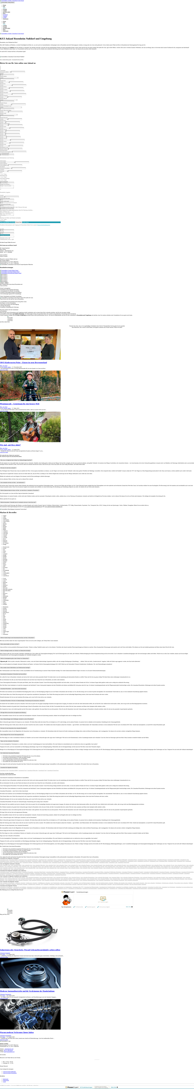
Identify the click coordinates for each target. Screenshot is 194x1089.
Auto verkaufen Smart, (62, 868)
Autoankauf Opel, (42, 770)
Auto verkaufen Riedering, (165, 879)
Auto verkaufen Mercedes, (39, 865)
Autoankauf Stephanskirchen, (22, 874)
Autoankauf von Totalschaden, (65, 887)
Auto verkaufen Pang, (92, 879)
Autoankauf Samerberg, (155, 873)
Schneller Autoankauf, (142, 887)
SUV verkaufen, (45, 884)
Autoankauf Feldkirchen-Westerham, (113, 872)
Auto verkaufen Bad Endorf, (46, 877)
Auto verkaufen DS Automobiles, (145, 868)
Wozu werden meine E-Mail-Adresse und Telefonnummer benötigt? (15, 667)
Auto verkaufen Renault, (96, 865)
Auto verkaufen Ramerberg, (139, 879)
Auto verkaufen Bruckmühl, (102, 877)
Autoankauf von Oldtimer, (6, 888)
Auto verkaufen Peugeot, (84, 865)
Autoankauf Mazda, (111, 859)
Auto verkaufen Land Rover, (7, 868)
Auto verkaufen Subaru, (74, 868)
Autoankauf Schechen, (166, 873)
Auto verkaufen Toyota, (168, 865)
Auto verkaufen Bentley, (174, 868)
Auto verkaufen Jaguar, (35, 866)
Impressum (5, 18)
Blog (4, 13)
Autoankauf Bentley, (94, 862)
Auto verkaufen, (120, 866)
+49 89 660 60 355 (8, 1049)
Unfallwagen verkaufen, (31, 883)
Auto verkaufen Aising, (5, 877)
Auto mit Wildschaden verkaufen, (104, 884)
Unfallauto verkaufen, (20, 883)
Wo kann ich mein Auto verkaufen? (8, 467)
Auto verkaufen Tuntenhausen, (103, 880)
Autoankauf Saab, (172, 861)
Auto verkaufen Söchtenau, (61, 880)
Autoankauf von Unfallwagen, (34, 887)
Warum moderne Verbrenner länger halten (17, 1032)
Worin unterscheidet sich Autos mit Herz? (10, 644)
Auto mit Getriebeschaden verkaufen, (105, 883)
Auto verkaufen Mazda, (132, 865)
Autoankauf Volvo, (37, 862)
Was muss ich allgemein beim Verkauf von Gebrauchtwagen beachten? (16, 460)
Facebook (5, 14)
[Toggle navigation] (7, 2)
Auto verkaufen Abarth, (47, 866)
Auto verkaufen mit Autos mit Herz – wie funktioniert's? (13, 482)
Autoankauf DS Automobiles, (69, 862)
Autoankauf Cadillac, (37, 861)
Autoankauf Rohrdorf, (135, 873)
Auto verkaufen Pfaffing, (104, 879)
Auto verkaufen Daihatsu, (130, 866)
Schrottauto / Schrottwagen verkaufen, (165, 883)
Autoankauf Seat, (181, 861)
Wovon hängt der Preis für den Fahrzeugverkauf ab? (12, 734)
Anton (3, 954)
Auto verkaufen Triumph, (97, 868)
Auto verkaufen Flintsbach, (146, 877)
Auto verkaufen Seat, (52, 868)
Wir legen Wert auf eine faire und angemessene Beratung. (13, 712)
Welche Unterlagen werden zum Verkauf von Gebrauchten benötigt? (15, 650)
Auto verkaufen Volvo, (108, 868)
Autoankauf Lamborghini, (173, 859)
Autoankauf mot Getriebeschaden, (107, 887)
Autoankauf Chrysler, (58, 861)
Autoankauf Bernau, (64, 872)
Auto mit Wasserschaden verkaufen (137, 884)
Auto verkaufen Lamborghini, (11, 866)
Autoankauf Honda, (95, 861)
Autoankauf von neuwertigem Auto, (184, 887)
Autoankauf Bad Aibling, (16, 872)
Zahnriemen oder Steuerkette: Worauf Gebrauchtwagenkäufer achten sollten (30, 950)
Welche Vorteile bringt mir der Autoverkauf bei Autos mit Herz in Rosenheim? (17, 637)
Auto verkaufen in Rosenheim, (7, 883)
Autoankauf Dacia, (68, 861)
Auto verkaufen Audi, (5, 865)
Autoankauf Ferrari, (152, 859)
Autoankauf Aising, (4, 872)
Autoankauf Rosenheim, (28, 872)
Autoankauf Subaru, (8, 862)
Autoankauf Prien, (70, 873)
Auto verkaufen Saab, (41, 868)
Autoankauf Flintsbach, (127, 872)
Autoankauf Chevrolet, (47, 861)
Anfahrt (5, 10)
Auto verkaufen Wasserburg (131, 880)
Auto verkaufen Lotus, (24, 866)
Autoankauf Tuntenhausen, (35, 874)
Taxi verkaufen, (92, 884)
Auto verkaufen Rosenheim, (32, 877)
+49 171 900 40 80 (8, 1050)
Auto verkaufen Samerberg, (22, 880)
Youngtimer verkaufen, (10, 884)
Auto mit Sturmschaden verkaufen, (120, 884)
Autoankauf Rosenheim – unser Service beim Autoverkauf (13, 688)
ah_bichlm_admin (6, 367)
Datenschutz (6, 1080)
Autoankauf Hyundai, (101, 859)
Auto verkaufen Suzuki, (131, 868)
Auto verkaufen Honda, (142, 866)
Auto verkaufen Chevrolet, (85, 866)
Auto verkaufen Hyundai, (120, 865)
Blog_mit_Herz (3, 365)
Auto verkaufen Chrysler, (98, 866)
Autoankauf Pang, (51, 873)
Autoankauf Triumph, (27, 862)
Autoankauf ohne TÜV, (78, 887)
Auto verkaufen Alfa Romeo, (60, 866)
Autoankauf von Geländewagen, (49, 888)
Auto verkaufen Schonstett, (48, 880)
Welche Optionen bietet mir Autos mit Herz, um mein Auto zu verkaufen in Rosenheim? (20, 490)
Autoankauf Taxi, (113, 888)
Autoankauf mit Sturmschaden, (139, 888)
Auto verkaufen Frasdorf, (159, 877)
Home (4, 5)
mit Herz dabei (6, 12)
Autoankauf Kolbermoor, (6, 873)
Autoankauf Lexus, (154, 861)
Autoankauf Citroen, (52, 859)
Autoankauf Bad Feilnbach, (52, 872)
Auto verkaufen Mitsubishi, (144, 865)
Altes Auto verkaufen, (150, 883)
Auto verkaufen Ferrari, (180, 865)
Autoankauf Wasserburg (60, 874)
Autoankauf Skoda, (90, 859)
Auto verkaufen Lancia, (186, 866)
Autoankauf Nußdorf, (29, 873)
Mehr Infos (128, 906)
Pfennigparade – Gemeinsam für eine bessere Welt (19, 404)
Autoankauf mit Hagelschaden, (89, 888)
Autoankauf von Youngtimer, (20, 888)
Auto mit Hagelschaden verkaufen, (68, 884)
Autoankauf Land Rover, (143, 861)
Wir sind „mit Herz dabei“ (10, 445)
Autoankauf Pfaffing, (61, 873)
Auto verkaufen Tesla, (85, 868)
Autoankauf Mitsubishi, (121, 859)
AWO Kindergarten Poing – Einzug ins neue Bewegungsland (23, 362)
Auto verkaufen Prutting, (126, 879)
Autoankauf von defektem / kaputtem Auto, (126, 887)
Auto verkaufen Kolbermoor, (40, 879)
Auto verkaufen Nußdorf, (66, 879)
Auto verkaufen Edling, (114, 877)
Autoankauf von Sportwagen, (34, 888)
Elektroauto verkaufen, (54, 884)
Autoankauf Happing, (164, 872)
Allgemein (2, 953)
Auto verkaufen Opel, (51, 865)
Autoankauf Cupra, (47, 862)
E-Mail (4, 17)
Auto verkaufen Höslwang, (11, 879)
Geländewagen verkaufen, (34, 884)
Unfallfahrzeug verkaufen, (44, 883)
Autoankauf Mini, (163, 861)
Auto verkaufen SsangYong (17, 869)
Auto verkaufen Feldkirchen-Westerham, (130, 877)
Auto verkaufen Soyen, (73, 880)
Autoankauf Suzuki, (56, 862)
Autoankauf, (76, 861)
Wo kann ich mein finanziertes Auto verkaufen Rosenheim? (14, 728)
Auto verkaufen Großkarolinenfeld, (174, 877)
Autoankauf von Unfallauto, (20, 887)
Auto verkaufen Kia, (176, 866)
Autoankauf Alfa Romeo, (25, 861)
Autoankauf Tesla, (17, 862)
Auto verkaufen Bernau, (74, 877)
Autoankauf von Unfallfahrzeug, (49, 887)
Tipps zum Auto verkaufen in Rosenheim (9, 741)
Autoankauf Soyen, (10, 874)
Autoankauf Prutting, (80, 873)
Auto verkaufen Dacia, (110, 866)
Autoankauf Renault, (81, 859)
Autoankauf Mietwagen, (103, 888)
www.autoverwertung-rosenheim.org (53, 506)
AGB (4, 1081)
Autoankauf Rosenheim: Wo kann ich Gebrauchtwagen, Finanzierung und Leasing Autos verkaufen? (22, 700)
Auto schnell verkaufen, (138, 883)
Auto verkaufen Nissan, (157, 865)
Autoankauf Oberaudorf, (41, 873)
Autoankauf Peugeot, (71, 859)
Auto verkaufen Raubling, (152, 879)
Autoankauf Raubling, (102, 873)
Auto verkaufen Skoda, (108, 865)
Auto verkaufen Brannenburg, (87, 877)
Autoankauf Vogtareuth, (48, 874)
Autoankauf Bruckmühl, (88, 872)
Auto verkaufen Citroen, (62, 865)
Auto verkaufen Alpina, (185, 868)
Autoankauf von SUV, (62, 888)
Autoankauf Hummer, (105, 861)
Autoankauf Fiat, (61, 859)
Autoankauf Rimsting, (124, 873)
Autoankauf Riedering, (113, 873)
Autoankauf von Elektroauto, (75, 888)
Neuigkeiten (8, 994)
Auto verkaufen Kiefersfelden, (25, 879)
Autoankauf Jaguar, (4, 861)
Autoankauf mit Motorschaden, (91, 887)
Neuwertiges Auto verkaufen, (181, 883)
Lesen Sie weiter (4, 369)
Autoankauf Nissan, (132, 859)
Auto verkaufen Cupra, (119, 868)
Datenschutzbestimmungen (43, 225)
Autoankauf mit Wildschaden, (125, 888)
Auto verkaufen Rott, (10, 880)
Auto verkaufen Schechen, (35, 880)
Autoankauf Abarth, (14, 861)
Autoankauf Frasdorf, (138, 872)
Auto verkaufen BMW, (16, 865)
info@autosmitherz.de (9, 1051)
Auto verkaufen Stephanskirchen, (88, 880)
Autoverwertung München (9, 1071)
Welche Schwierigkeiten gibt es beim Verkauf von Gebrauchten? (15, 658)
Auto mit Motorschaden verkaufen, (87, 883)
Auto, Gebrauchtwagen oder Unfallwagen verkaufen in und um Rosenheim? (17, 719)
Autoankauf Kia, (123, 861)
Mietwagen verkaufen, (82, 884)
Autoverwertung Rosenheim (10, 1073)
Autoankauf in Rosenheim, (6, 887)
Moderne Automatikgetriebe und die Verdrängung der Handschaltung (27, 991)
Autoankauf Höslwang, (175, 872)
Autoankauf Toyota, (142, 859)
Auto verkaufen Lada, (5, 869)
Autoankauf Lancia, (132, 861)
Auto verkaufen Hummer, (154, 866)
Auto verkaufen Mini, (30, 868)
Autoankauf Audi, (4, 770)
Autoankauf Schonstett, (178, 873)
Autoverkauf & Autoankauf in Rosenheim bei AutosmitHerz (13, 674)
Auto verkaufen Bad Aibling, (18, 877)
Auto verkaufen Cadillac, (73, 866)
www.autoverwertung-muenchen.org (33, 506)
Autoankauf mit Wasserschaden (155, 888)
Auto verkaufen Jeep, (166, 866)
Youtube (5, 16)
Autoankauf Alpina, (104, 862)
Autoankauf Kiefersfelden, (187, 872)
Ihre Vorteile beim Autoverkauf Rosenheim (10, 753)
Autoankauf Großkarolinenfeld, (151, 872)
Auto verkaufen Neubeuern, (53, 879)
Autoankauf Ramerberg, (91, 873)
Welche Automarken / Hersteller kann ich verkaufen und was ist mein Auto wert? (18, 502)
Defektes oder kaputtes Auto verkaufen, (123, 883)
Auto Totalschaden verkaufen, (57, 883)
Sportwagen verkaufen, (22, 884)
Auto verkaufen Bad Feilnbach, (60, 877)
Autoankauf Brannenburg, (75, 872)
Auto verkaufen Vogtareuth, (117, 880)
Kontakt (5, 9)
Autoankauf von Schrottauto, (169, 887)
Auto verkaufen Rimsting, (178, 879)
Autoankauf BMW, (13, 770)
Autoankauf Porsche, (162, 859)
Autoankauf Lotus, (184, 859)
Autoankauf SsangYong (53, 770)
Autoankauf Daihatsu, (84, 861)
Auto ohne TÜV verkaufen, (71, 883)
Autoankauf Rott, (145, 873)
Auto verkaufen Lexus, (19, 868)
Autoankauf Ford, (22, 770)
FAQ (4, 8)
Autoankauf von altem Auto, (154, 887)
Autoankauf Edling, (99, 872)
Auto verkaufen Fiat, (73, 865)
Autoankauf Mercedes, (32, 770)
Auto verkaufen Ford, (27, 865)
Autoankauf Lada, (113, 862)
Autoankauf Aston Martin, (82, 862)
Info (4, 6)
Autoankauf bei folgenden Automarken (9, 767)
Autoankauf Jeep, (115, 861)
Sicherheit (7, 953)
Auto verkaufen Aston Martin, (161, 868)
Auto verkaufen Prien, (115, 879)
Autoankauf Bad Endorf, (40, 872)
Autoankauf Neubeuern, (18, 873)
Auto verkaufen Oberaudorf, (80, 879)
